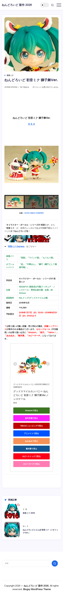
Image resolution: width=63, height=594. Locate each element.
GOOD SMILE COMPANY (34, 213)
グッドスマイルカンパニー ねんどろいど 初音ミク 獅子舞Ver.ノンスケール (31, 395)
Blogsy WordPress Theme (37, 589)
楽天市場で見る (31, 418)
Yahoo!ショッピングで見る (31, 426)
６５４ (31, 123)
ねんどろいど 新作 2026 (17, 4)
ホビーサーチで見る (31, 464)
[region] (31, 171)
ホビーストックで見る (31, 456)
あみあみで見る (31, 441)
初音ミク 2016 (29, 513)
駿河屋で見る (31, 448)
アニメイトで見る (31, 433)
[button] (44, 5)
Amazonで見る (31, 410)
